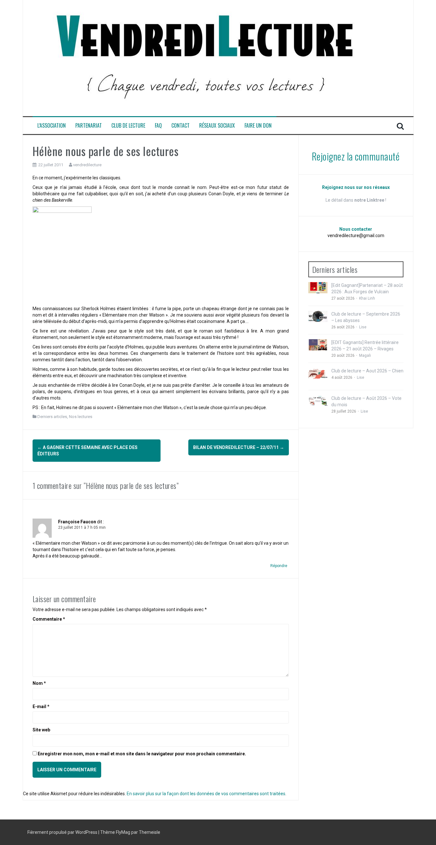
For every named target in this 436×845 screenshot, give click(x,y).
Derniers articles (52, 416)
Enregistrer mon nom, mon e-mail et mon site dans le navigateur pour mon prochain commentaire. (142, 753)
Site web (41, 729)
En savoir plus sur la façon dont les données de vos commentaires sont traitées (206, 793)
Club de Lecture (128, 125)
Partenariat (88, 125)
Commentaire (49, 619)
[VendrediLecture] (205, 57)
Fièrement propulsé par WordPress (62, 832)
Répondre (278, 566)
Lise (362, 327)
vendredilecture (87, 164)
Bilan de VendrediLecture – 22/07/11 (238, 447)
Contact (180, 125)
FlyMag (123, 832)
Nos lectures (80, 416)
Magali (365, 355)
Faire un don (258, 125)
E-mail (41, 706)
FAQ (158, 125)
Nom (39, 683)
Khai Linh (367, 298)
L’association (51, 125)
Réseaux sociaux (217, 125)
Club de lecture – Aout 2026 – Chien (367, 370)
